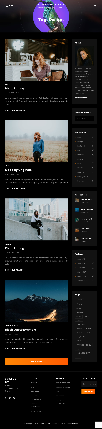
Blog (79, 137)
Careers (59, 391)
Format (87, 316)
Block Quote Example (20, 330)
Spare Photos (35, 411)
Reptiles (80, 181)
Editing (78, 309)
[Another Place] (77, 200)
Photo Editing (14, 88)
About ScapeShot (63, 383)
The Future (85, 229)
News (7, 84)
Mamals (80, 155)
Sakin (18, 93)
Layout (88, 328)
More (88, 332)
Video (77, 357)
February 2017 (82, 276)
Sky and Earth (86, 219)
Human (81, 324)
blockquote (79, 300)
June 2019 (81, 259)
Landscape (79, 328)
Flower (78, 316)
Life (78, 150)
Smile (77, 349)
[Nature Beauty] (77, 210)
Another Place (86, 199)
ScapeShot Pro (51, 4)
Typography (83, 352)
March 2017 (81, 272)
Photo (79, 340)
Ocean (80, 168)
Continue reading (18, 110)
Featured (81, 146)
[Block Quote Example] (36, 301)
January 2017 (82, 281)
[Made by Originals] (36, 141)
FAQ (32, 387)
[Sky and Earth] (77, 220)
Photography (82, 176)
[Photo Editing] (36, 60)
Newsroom (60, 396)
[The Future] (77, 230)
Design (8, 244)
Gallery (78, 320)
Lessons (79, 332)
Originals (17, 326)
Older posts (36, 361)
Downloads (34, 391)
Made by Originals (18, 170)
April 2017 (81, 268)
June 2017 (81, 263)
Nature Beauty (86, 209)
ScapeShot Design (63, 387)
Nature (80, 159)
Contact (33, 383)
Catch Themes (72, 423)
